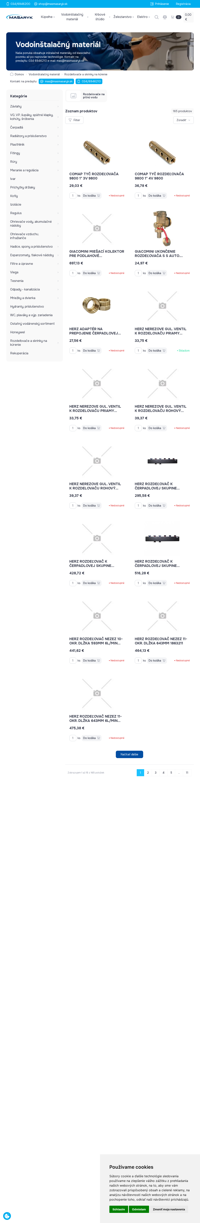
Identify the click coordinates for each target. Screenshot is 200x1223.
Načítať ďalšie (129, 754)
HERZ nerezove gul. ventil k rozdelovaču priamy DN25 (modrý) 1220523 (95, 410)
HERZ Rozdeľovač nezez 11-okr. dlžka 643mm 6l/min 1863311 (95, 720)
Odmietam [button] (139, 1209)
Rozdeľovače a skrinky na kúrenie (85, 74)
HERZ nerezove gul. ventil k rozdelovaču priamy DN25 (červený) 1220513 (161, 333)
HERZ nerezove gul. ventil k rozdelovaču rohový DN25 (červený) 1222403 (161, 410)
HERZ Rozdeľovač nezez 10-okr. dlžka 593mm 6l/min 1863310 (96, 643)
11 (187, 772)
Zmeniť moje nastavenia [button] (169, 1209)
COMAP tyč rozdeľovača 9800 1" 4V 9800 (159, 176)
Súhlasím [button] (118, 1209)
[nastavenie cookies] (7, 1216)
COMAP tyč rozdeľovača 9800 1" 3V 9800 (94, 176)
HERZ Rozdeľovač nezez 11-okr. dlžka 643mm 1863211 (161, 641)
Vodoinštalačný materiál (44, 74)
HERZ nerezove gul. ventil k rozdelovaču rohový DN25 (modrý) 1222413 (95, 488)
